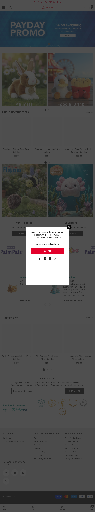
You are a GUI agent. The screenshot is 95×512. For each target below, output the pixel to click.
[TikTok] (71, 258)
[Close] (90, 227)
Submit (68, 251)
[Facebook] (61, 258)
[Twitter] (76, 258)
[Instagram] (66, 258)
